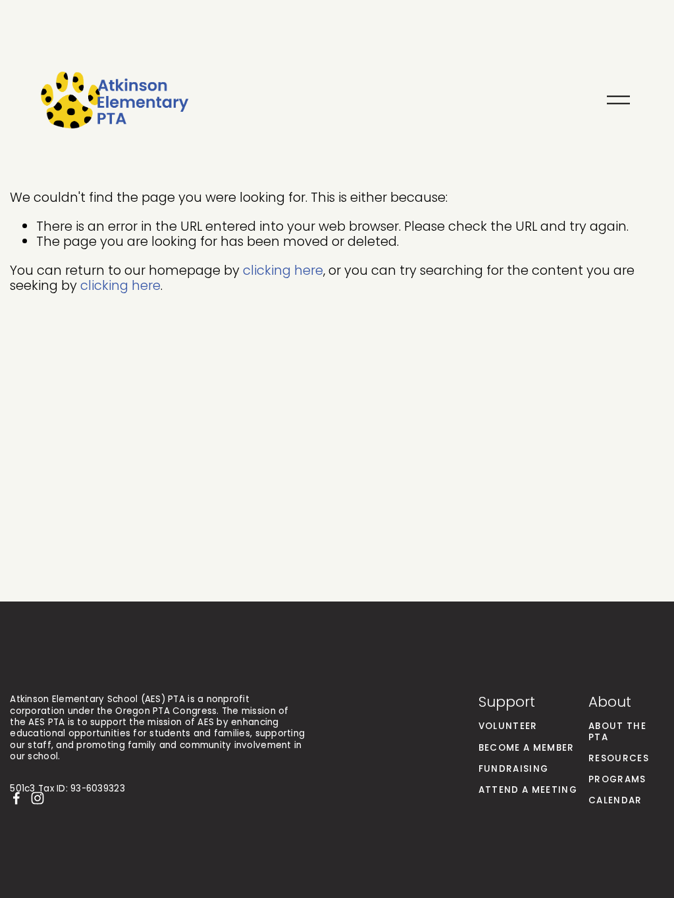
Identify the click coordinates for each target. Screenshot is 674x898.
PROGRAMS (617, 779)
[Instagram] (37, 798)
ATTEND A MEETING (528, 790)
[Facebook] (16, 798)
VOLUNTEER (508, 726)
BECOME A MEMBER (527, 748)
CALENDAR (615, 800)
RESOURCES (618, 758)
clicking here (283, 270)
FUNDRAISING (514, 769)
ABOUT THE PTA (617, 731)
